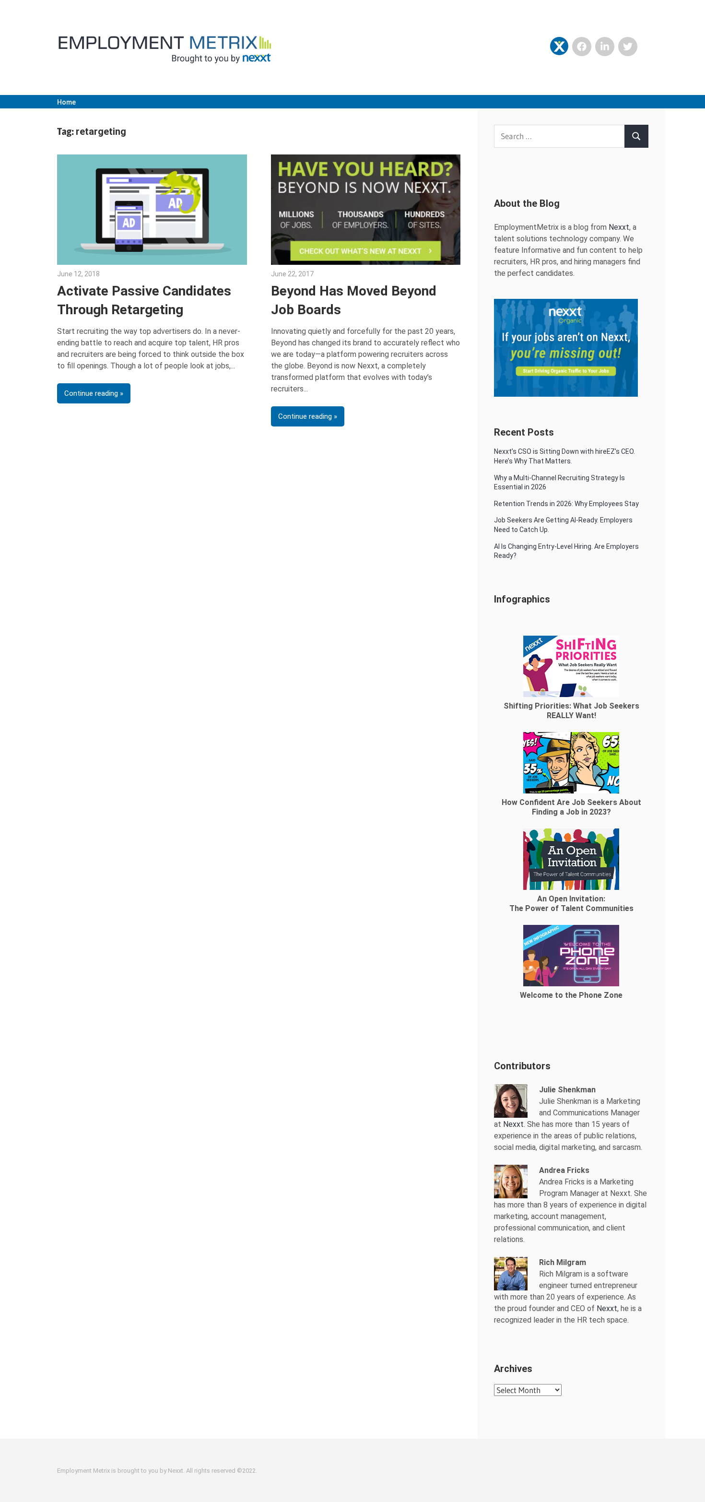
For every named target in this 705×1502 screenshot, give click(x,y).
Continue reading (91, 393)
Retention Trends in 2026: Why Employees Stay (566, 504)
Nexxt (619, 227)
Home (66, 102)
